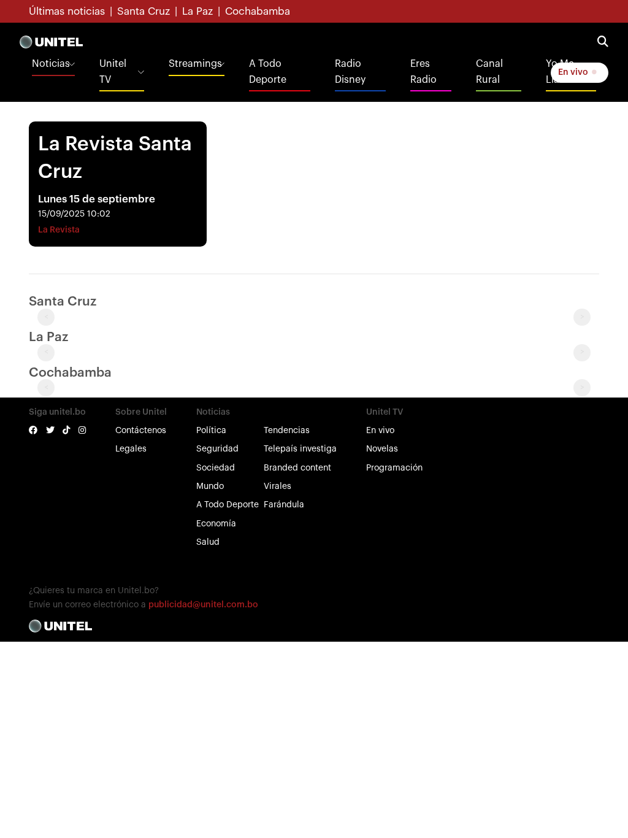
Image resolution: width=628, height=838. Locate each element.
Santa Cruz (143, 11)
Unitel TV (112, 72)
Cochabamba (257, 11)
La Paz (197, 11)
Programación (394, 468)
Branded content (297, 468)
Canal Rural (489, 72)
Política (211, 430)
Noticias (51, 64)
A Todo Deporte (267, 72)
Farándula (284, 505)
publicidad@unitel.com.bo (203, 605)
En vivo (574, 72)
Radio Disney (350, 72)
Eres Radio (423, 72)
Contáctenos (140, 430)
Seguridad (217, 449)
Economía (216, 524)
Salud (208, 542)
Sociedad (215, 468)
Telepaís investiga (300, 449)
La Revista (59, 230)
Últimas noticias (67, 11)
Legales (131, 449)
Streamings (195, 64)
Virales (277, 486)
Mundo (210, 486)
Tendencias (287, 430)
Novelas (382, 449)
